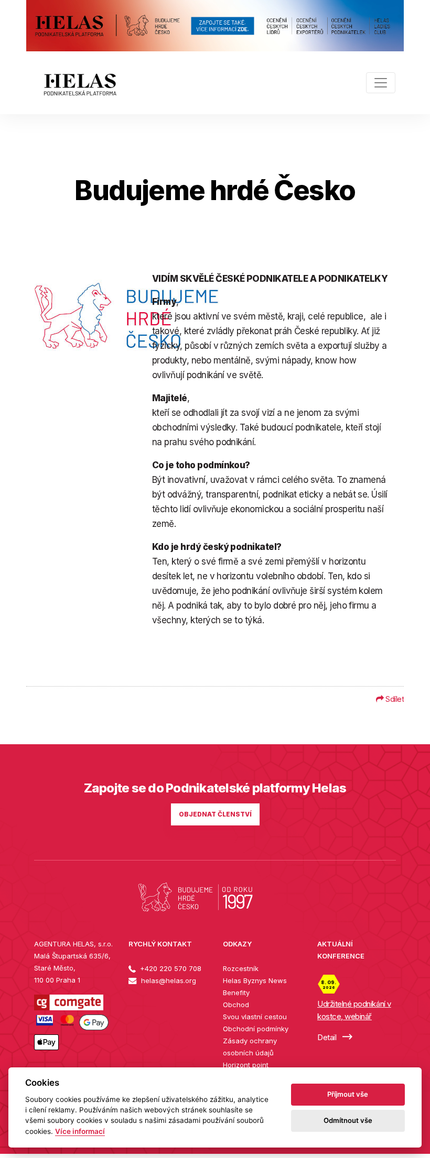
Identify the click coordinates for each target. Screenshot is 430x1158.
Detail (327, 1037)
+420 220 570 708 (169, 968)
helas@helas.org (167, 980)
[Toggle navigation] (380, 82)
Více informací (80, 1131)
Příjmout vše (347, 1094)
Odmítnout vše (348, 1120)
